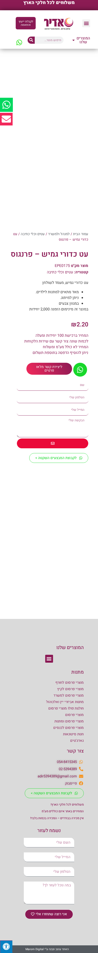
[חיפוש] (31, 40)
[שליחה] (52, 443)
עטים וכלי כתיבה (33, 234)
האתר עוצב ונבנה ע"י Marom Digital (47, 949)
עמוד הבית (80, 234)
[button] (86, 23)
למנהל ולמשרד (59, 234)
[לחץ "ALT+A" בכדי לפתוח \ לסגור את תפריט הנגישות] (6, 946)
